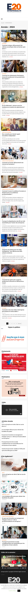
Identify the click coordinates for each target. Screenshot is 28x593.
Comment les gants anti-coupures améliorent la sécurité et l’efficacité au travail (14, 270)
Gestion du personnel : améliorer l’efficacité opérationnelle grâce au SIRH (13, 449)
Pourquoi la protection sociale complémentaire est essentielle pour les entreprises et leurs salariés (12, 443)
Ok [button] (19, 590)
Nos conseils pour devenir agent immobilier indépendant (14, 124)
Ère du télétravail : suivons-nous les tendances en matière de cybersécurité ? (14, 96)
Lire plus (11, 56)
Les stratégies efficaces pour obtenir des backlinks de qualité (13, 430)
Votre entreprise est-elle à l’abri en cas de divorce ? (13, 425)
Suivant (19, 323)
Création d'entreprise (6, 132)
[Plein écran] (25, 568)
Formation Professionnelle (8, 160)
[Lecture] (2, 568)
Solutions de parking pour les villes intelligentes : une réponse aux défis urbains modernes (14, 240)
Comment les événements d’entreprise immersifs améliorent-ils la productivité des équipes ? (14, 66)
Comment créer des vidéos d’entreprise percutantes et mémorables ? (14, 300)
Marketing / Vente (6, 494)
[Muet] (23, 568)
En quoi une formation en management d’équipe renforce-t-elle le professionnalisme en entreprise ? (14, 436)
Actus (3, 103)
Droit (3, 472)
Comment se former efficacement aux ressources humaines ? (14, 153)
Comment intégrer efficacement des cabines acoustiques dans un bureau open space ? (14, 36)
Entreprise (4, 43)
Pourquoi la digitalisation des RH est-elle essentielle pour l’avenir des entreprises (14, 212)
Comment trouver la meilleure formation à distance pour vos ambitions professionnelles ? (14, 182)
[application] (14, 562)
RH (2, 219)
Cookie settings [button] (12, 590)
